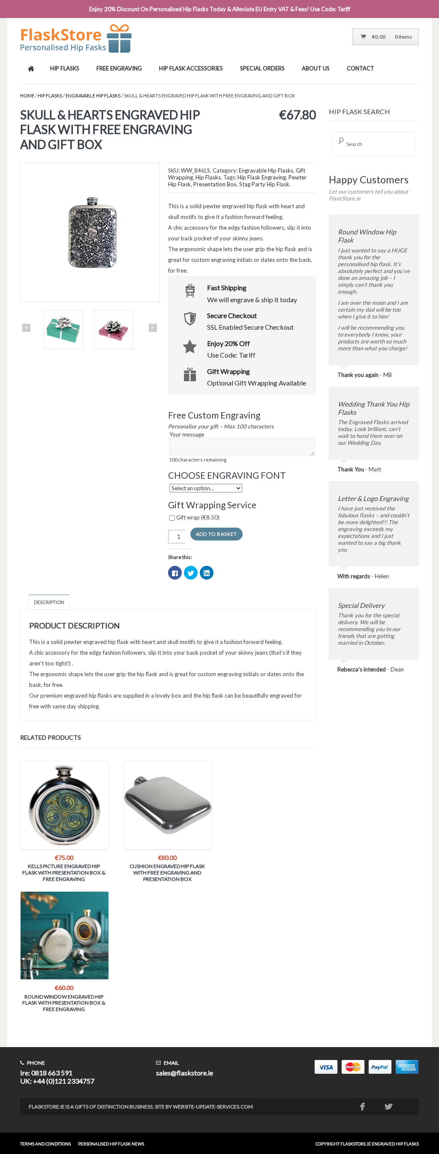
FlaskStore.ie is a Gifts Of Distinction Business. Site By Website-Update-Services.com (141, 1106)
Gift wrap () (197, 517)
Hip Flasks (50, 95)
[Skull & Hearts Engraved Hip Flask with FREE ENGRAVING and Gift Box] (89, 233)
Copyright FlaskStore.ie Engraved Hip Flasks (367, 1143)
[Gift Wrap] (63, 330)
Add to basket (216, 534)
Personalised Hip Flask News (111, 1143)
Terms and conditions (45, 1143)
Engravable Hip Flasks (93, 95)
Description (49, 602)
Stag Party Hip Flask (264, 184)
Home (27, 95)
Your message (197, 446)
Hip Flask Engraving (262, 177)
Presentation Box (215, 184)
